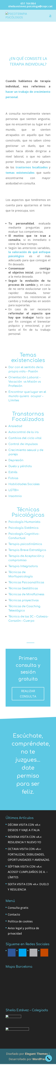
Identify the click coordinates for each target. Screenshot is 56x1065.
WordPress (39, 1059)
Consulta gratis (18, 908)
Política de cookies (20, 921)
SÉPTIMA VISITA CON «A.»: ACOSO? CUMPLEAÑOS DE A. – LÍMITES (28, 872)
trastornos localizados (32, 167)
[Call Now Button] (48, 1058)
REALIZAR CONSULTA (28, 693)
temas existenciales (20, 172)
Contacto (14, 914)
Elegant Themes (36, 1054)
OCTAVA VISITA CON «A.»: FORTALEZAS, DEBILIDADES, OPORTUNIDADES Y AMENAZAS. (29, 854)
